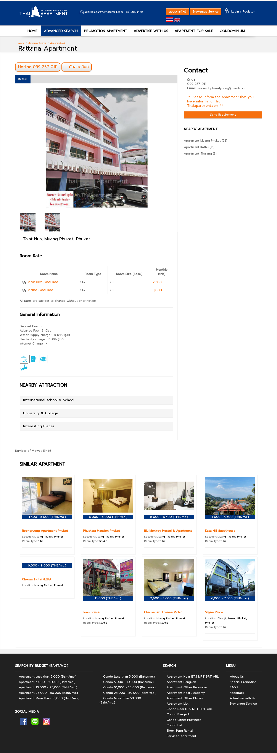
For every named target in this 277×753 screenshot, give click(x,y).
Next (184, 150)
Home (21, 42)
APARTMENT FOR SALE (194, 31)
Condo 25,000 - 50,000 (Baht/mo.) (129, 693)
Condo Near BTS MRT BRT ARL (190, 709)
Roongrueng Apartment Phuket (45, 530)
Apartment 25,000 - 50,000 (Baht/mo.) (48, 693)
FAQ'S (234, 687)
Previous (8, 150)
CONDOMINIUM (232, 31)
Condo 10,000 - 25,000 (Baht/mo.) (129, 687)
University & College (40, 413)
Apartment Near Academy (186, 693)
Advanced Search (37, 42)
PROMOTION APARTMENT (105, 31)
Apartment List (57, 42)
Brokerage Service (206, 12)
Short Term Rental (180, 730)
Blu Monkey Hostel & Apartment (168, 530)
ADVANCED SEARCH (61, 31)
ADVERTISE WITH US (151, 31)
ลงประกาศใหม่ (177, 12)
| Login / (236, 11)
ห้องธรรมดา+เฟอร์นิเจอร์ (42, 282)
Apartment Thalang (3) (200, 154)
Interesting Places (38, 426)
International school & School (48, 400)
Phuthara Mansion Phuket (101, 530)
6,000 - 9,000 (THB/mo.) (47, 565)
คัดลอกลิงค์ (78, 67)
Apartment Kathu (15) (199, 147)
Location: (42, 537)
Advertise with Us (243, 698)
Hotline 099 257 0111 (37, 67)
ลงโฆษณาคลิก (134, 12)
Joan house (91, 612)
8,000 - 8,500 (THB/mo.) (169, 517)
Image (22, 79)
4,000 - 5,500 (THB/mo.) (230, 517)
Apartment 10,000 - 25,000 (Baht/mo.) (48, 687)
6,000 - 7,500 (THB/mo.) (230, 598)
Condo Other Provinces (184, 720)
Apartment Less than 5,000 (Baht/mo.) (47, 676)
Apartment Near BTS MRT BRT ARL (193, 676)
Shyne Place (214, 612)
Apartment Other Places (185, 698)
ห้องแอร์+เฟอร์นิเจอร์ (39, 290)
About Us (237, 676)
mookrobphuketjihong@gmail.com (221, 88)
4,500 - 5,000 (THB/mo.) (47, 517)
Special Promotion (243, 682)
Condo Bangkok (178, 714)
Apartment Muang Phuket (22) (205, 141)
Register (249, 11)
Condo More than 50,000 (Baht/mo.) (120, 700)
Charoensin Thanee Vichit (163, 612)
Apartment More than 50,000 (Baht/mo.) (49, 698)
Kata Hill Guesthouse (220, 530)
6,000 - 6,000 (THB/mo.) (108, 517)
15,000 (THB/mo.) (108, 598)
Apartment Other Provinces (187, 687)
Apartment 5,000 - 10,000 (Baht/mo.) (47, 682)
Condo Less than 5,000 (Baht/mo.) (129, 676)
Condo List (174, 725)
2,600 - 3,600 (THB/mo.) (169, 598)
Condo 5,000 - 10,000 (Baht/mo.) (128, 682)
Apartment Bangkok (181, 682)
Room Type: (32, 541)
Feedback (237, 693)
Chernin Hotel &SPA (36, 579)
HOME (31, 31)
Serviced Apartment (181, 736)
